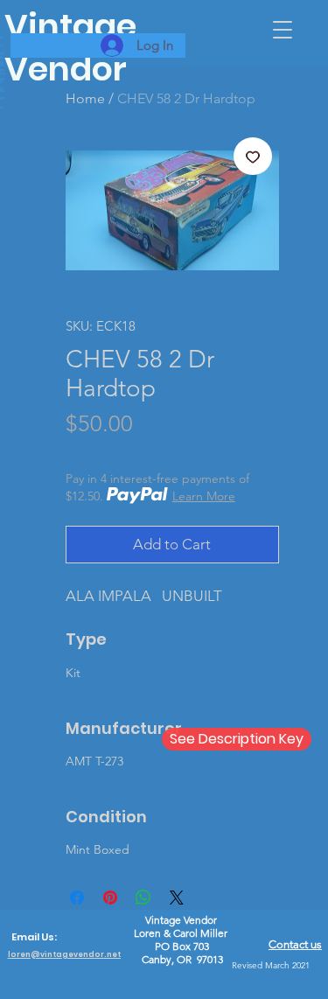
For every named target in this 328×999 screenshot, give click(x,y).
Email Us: (34, 937)
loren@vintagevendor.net (64, 954)
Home (85, 98)
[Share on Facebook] (76, 897)
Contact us (295, 944)
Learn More (203, 496)
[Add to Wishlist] (253, 156)
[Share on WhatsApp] (143, 897)
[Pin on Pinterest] (110, 897)
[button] (282, 29)
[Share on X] (176, 897)
